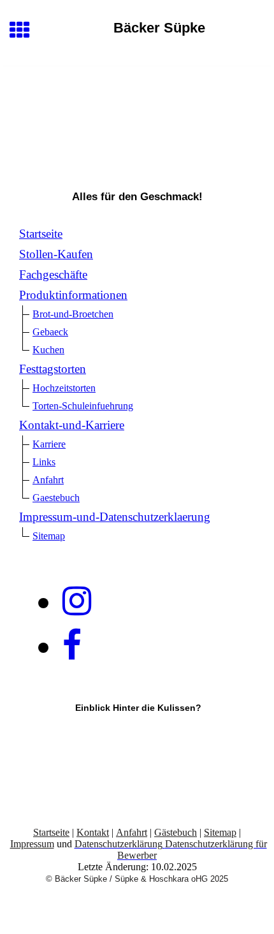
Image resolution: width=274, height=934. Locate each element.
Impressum (32, 843)
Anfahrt (48, 479)
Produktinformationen (73, 295)
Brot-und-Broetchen (72, 314)
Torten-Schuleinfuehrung (82, 405)
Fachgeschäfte (53, 274)
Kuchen (48, 349)
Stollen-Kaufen (56, 254)
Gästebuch (175, 832)
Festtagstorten (52, 369)
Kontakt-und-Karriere (71, 425)
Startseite (40, 233)
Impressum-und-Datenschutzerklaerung (114, 516)
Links (43, 461)
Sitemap (48, 535)
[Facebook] (72, 645)
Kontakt (92, 832)
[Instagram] (76, 601)
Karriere (49, 444)
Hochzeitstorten (64, 388)
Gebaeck (50, 331)
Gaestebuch (56, 497)
